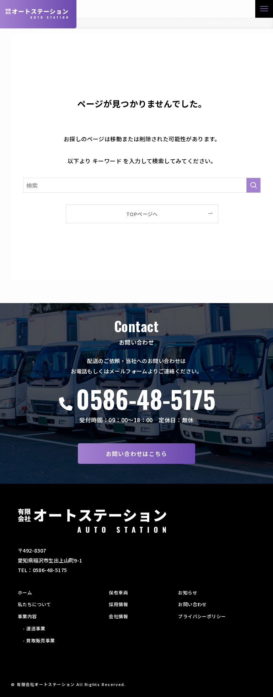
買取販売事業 (40, 640)
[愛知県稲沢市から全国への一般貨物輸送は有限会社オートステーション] (36, 13)
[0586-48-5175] (66, 404)
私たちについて (34, 604)
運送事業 (36, 628)
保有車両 (118, 592)
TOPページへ (142, 214)
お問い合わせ (192, 604)
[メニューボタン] (264, 9)
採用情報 (118, 604)
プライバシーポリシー (202, 616)
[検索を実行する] (253, 185)
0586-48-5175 (145, 399)
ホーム (25, 592)
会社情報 (118, 616)
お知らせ (187, 592)
